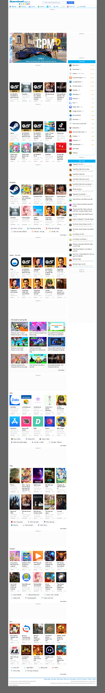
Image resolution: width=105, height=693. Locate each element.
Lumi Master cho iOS (78, 234)
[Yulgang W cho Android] (70, 195)
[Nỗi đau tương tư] (70, 190)
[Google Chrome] (70, 111)
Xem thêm (63, 235)
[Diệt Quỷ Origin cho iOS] (70, 265)
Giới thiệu (53, 679)
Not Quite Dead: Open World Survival (83, 215)
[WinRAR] (70, 90)
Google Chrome (78, 111)
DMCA (94, 679)
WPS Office (76, 148)
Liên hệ (79, 679)
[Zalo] (70, 103)
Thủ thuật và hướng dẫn (19, 320)
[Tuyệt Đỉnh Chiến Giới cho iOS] (70, 180)
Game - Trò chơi (15, 255)
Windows (13, 182)
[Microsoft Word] (70, 115)
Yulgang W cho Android (80, 194)
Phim (11, 466)
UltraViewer (77, 94)
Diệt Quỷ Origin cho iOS (79, 264)
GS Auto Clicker (78, 86)
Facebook (84, 679)
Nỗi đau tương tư (77, 189)
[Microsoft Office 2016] (70, 132)
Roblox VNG (78, 107)
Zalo (75, 102)
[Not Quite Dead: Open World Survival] (70, 215)
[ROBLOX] (70, 98)
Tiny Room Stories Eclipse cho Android (83, 230)
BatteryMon (77, 127)
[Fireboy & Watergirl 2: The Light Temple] (70, 220)
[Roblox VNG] (70, 107)
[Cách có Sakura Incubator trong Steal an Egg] (70, 205)
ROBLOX (76, 98)
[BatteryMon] (70, 128)
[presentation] (12, 47)
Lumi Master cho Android (80, 239)
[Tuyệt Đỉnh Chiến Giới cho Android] (70, 185)
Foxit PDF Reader (79, 77)
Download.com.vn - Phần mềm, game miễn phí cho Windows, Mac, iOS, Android (20, 2)
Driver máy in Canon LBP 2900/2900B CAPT (79, 124)
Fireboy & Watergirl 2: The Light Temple (83, 219)
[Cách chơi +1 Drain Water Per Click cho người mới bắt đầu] (70, 255)
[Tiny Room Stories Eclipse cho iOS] (70, 225)
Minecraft (76, 65)
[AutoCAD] (70, 140)
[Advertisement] (52, 21)
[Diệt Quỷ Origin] (70, 260)
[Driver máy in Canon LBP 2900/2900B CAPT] (70, 124)
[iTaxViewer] (70, 119)
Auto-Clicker (77, 69)
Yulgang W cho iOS (79, 164)
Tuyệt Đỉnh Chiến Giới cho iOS (81, 179)
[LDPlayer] (70, 153)
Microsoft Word (78, 116)
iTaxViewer (76, 119)
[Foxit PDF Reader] (70, 78)
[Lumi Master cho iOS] (70, 235)
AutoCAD (77, 140)
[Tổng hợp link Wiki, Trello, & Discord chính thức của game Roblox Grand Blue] (70, 210)
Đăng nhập (47, 679)
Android (12, 549)
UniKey (78, 74)
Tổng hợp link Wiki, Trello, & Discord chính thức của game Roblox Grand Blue (82, 210)
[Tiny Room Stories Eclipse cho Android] (70, 230)
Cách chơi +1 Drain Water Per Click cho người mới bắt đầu (83, 255)
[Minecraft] (70, 65)
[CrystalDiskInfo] (70, 82)
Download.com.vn (84, 681)
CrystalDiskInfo (78, 82)
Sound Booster (78, 144)
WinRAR (76, 90)
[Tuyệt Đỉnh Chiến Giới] (70, 175)
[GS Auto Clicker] (70, 86)
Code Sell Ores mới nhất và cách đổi (82, 199)
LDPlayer (75, 153)
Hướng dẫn (73, 679)
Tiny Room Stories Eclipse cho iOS (83, 224)
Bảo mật (66, 679)
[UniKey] (70, 73)
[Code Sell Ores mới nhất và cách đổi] (70, 200)
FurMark (76, 136)
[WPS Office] (70, 149)
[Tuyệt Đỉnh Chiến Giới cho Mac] (70, 170)
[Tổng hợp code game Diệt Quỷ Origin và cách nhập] (70, 245)
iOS (11, 621)
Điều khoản (60, 679)
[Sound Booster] (70, 144)
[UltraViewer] (70, 94)
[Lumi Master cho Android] (70, 240)
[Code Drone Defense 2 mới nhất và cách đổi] (70, 250)
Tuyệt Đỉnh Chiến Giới (78, 174)
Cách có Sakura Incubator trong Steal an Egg (83, 205)
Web (11, 393)
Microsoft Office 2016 (80, 132)
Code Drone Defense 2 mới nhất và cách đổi (82, 250)
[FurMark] (70, 136)
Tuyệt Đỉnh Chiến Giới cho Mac (81, 169)
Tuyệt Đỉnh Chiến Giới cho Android (83, 184)
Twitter (89, 679)
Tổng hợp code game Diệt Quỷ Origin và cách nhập (83, 245)
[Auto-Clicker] (70, 69)
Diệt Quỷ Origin (77, 259)
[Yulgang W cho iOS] (70, 165)
